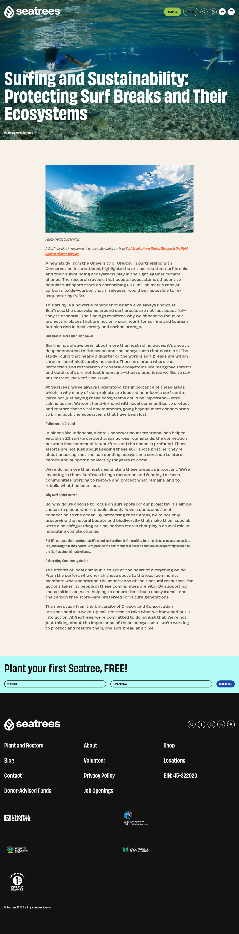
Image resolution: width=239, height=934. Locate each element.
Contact (13, 774)
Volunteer (94, 759)
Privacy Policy (99, 774)
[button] (222, 11)
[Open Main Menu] (231, 11)
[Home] (32, 12)
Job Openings (98, 789)
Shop (169, 744)
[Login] (213, 11)
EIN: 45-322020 (180, 774)
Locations (174, 759)
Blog (9, 759)
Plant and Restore (23, 744)
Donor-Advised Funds (27, 789)
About (90, 744)
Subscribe (225, 684)
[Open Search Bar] (204, 11)
